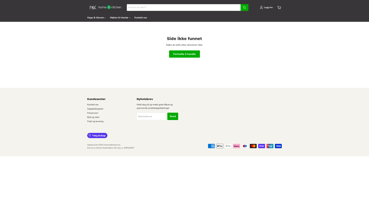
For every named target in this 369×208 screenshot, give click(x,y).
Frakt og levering (95, 121)
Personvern (92, 113)
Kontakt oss (140, 17)
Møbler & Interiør (119, 17)
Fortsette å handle (184, 54)
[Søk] (244, 7)
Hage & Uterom (96, 17)
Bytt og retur (93, 117)
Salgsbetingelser (95, 108)
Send (173, 116)
